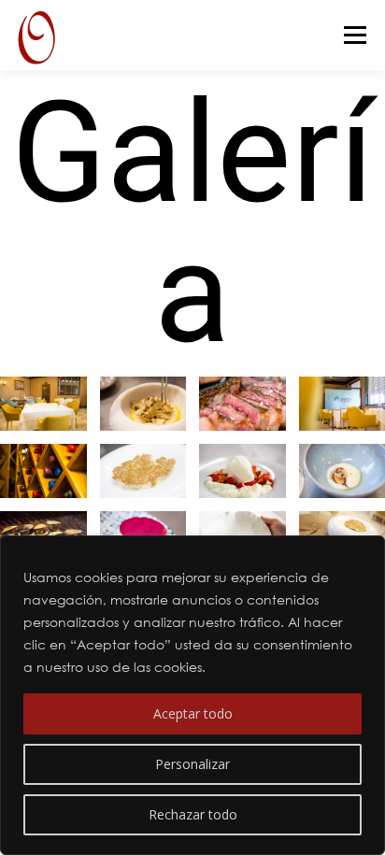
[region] (192, 695)
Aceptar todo (193, 713)
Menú (353, 35)
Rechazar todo (193, 814)
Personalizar (192, 764)
